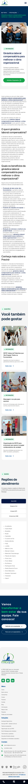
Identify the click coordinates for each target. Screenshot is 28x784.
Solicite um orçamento (13, 626)
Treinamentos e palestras (7, 733)
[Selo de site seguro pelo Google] (15, 767)
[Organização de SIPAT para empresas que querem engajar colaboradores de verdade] (14, 426)
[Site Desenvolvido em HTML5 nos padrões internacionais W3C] (2, 767)
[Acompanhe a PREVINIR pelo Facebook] (3, 680)
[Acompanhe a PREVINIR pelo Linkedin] (12, 680)
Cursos (3, 697)
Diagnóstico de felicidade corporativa (10, 738)
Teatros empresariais (6, 726)
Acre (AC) (13, 501)
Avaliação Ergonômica (6, 721)
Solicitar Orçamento (13, 80)
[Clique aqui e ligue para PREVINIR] (4, 782)
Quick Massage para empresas (8, 731)
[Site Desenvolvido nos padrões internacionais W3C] (7, 767)
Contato (3, 702)
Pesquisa (3, 712)
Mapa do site (4, 709)
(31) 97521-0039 (8, 748)
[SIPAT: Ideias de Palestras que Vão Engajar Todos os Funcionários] (14, 336)
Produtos (3, 699)
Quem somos (4, 692)
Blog (2, 704)
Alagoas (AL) (13, 506)
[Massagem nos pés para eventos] (14, 382)
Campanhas (4, 694)
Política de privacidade (6, 714)
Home (5, 12)
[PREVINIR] (4, 3)
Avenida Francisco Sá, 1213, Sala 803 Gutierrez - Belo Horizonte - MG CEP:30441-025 (15, 751)
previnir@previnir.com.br (10, 745)
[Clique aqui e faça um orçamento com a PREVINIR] (14, 782)
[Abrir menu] (25, 3)
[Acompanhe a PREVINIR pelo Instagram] (8, 680)
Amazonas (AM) (13, 516)
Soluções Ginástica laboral (7, 736)
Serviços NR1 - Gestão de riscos (9, 723)
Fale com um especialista (12, 632)
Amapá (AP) (13, 511)
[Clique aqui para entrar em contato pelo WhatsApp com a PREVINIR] (24, 782)
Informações (13, 12)
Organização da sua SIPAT (7, 728)
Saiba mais (8, 366)
